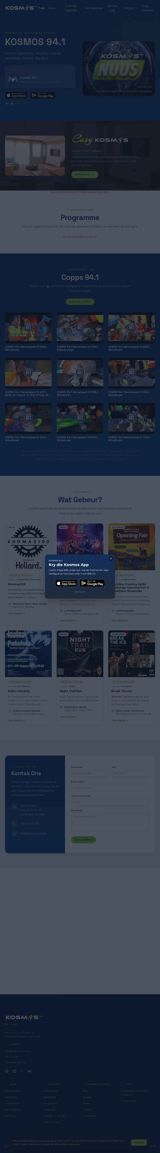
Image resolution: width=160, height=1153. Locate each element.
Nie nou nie (80, 592)
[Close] (111, 558)
